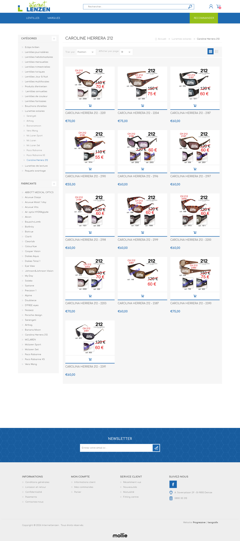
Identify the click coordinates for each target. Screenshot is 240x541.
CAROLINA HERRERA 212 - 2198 (85, 239)
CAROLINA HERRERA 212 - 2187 (190, 113)
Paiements (31, 497)
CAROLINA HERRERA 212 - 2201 (85, 113)
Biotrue (29, 232)
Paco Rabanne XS (36, 155)
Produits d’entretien (36, 86)
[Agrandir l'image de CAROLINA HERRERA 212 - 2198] (90, 210)
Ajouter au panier (90, 105)
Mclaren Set (32, 349)
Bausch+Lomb (33, 222)
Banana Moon (33, 330)
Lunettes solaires (35, 111)
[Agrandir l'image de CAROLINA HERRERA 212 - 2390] (195, 274)
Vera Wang (32, 131)
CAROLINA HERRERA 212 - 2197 (190, 176)
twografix (213, 522)
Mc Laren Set (33, 145)
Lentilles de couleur (36, 96)
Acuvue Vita (31, 207)
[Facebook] (173, 484)
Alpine (28, 295)
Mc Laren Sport (34, 136)
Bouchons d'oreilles (36, 106)
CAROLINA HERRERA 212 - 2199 (138, 239)
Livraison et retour (35, 487)
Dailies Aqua (32, 256)
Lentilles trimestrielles (37, 67)
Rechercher (190, 6)
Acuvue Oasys (33, 197)
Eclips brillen (32, 47)
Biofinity (29, 227)
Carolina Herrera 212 (36, 335)
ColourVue (31, 246)
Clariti (28, 236)
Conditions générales (37, 482)
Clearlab (30, 241)
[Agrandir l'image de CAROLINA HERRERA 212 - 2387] (142, 274)
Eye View (30, 266)
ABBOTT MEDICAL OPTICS (39, 192)
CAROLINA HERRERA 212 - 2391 (85, 366)
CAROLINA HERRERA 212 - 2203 (85, 303)
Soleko (28, 281)
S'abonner (156, 447)
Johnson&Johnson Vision (39, 271)
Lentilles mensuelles (36, 62)
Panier (218, 6)
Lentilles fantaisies (35, 101)
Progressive (199, 522)
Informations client (85, 482)
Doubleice (30, 300)
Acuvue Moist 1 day (35, 202)
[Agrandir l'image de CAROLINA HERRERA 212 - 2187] (195, 84)
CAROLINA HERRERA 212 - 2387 (138, 303)
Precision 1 (30, 290)
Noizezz (29, 310)
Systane (29, 286)
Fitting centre (131, 497)
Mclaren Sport (33, 344)
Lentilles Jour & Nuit (36, 77)
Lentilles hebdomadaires (39, 57)
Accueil (162, 39)
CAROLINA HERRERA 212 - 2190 (85, 176)
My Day (29, 276)
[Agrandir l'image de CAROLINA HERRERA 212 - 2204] (142, 84)
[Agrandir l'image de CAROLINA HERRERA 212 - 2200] (195, 210)
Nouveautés (130, 487)
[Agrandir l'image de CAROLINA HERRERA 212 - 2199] (142, 210)
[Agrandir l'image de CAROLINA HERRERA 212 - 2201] (90, 84)
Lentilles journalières (37, 52)
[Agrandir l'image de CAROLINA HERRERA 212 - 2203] (90, 274)
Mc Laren (31, 140)
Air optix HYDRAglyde (36, 212)
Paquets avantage (35, 171)
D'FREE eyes (32, 305)
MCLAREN (30, 340)
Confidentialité (33, 492)
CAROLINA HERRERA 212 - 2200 (190, 239)
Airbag (30, 121)
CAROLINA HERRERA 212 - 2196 (138, 176)
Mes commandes (83, 487)
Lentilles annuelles (36, 91)
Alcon (28, 217)
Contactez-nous (34, 502)
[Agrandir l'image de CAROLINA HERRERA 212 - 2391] (90, 337)
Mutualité (128, 492)
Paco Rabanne (34, 150)
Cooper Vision (32, 251)
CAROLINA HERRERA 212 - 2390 (190, 303)
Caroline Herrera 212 (37, 160)
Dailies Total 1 (32, 261)
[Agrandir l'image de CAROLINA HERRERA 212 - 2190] (90, 147)
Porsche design (33, 315)
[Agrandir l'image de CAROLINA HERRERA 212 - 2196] (142, 147)
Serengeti (31, 116)
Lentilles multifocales (37, 82)
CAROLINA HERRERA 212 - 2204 (138, 113)
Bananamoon (34, 126)
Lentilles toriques (35, 72)
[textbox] (135, 6)
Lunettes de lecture (36, 166)
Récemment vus (132, 482)
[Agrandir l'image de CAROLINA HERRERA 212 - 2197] (195, 147)
